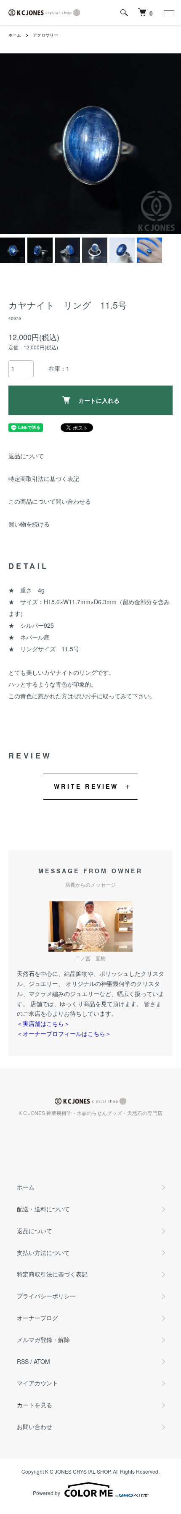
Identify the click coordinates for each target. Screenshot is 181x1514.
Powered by (46, 1492)
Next (171, 144)
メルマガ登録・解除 (43, 1339)
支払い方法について (43, 1252)
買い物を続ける (29, 524)
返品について (26, 456)
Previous (9, 144)
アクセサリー (45, 35)
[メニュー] (168, 12)
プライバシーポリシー (46, 1296)
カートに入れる (99, 400)
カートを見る (34, 1404)
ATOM (42, 1361)
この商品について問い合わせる (49, 501)
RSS (23, 1361)
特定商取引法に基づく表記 (43, 478)
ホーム (14, 35)
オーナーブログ (37, 1317)
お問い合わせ (34, 1426)
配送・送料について (43, 1209)
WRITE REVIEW (86, 786)
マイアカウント (37, 1383)
